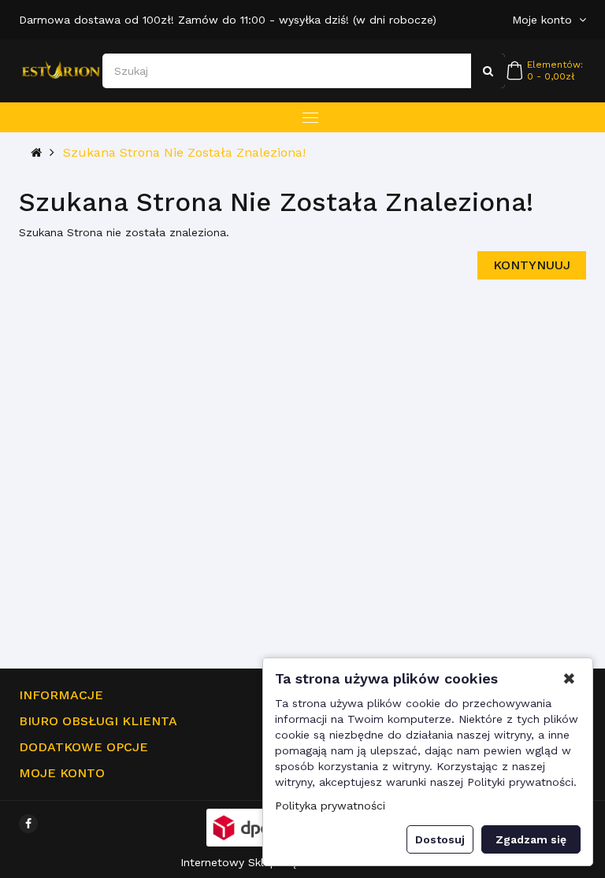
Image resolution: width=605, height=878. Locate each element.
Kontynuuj (531, 264)
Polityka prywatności (330, 805)
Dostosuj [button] (440, 839)
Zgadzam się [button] (531, 839)
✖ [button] (569, 678)
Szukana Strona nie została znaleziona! (184, 152)
